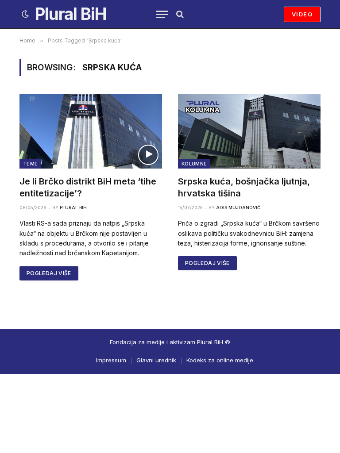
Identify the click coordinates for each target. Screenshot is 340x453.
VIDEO (302, 14)
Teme (30, 164)
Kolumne (194, 164)
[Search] (179, 14)
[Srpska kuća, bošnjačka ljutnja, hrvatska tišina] (249, 131)
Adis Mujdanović (238, 207)
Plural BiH (73, 207)
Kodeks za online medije (219, 360)
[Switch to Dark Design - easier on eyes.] (25, 14)
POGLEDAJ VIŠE (49, 273)
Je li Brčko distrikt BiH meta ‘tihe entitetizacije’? (87, 187)
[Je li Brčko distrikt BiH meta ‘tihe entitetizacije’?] (90, 131)
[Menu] (162, 14)
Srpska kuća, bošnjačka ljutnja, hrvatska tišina (244, 187)
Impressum (111, 360)
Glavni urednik (156, 360)
